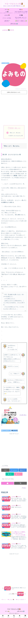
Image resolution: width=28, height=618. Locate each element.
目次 (12, 128)
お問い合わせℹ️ (20, 611)
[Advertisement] (14, 46)
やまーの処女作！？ (6, 430)
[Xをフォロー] (20, 483)
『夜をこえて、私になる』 (15, 132)
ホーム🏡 (7, 611)
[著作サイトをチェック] (7, 483)
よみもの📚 (15, 430)
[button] (18, 474)
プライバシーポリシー (14, 613)
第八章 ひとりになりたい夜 (16, 135)
